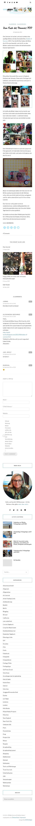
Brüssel (5, 615)
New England (7, 718)
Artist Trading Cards (9, 598)
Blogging (5, 611)
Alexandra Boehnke (11, 314)
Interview (6, 689)
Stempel (5, 760)
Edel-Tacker (6, 285)
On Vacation (17, 560)
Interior (5, 686)
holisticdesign (28, 820)
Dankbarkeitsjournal (9, 631)
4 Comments (6, 233)
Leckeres (5, 702)
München (6, 715)
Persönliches (7, 731)
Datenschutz (15, 817)
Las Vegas (6, 698)
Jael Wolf (7, 352)
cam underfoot (7, 621)
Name (5, 399)
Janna (5, 301)
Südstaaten (6, 763)
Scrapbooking (7, 747)
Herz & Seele (6, 679)
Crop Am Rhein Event (9, 627)
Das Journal (6, 247)
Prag (4, 734)
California (6, 618)
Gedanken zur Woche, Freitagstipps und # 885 (20, 523)
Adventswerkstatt (8, 585)
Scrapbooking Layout (9, 750)
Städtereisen (6, 757)
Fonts (4, 650)
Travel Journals (7, 770)
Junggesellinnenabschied (10, 692)
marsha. (6, 365)
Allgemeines (21, 24)
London (5, 705)
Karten (5, 695)
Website (5, 413)
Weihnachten (7, 782)
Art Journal (6, 595)
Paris (4, 728)
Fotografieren (7, 660)
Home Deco (6, 682)
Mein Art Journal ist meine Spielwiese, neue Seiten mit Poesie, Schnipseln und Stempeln (23, 542)
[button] (4, 227)
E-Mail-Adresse (7, 406)
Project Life (6, 737)
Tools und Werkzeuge (9, 766)
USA (4, 776)
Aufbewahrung (7, 602)
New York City (7, 721)
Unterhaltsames (7, 773)
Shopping (6, 753)
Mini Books (6, 708)
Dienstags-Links (7, 637)
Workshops (6, 786)
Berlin (5, 608)
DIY (4, 640)
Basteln (5, 605)
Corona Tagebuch (8, 624)
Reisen (5, 740)
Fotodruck (6, 653)
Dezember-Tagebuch (9, 634)
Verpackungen (7, 779)
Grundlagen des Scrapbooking (12, 676)
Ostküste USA (7, 724)
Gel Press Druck (8, 669)
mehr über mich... (23, 504)
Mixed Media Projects (9, 711)
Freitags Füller (7, 663)
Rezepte (5, 744)
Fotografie (6, 657)
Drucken (5, 644)
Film (4, 647)
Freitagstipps (7, 666)
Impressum (23, 817)
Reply (30, 301)
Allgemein (12, 24)
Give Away (6, 673)
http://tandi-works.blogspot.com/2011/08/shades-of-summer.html (15, 334)
